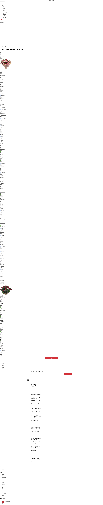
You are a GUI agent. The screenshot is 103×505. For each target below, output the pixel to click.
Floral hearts (4, 14)
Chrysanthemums (3, 484)
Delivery (2, 475)
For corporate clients (4, 477)
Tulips (3, 6)
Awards (2, 470)
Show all (52, 358)
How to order (3, 474)
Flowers (2, 5)
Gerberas (4, 8)
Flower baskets (4, 13)
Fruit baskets (4, 17)
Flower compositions (4, 11)
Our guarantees (3, 468)
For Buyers (1, 472)
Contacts (2, 471)
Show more (1, 80)
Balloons (2, 487)
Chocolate (4, 15)
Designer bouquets (5, 12)
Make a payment (3, 504)
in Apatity (3, 3)
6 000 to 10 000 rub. (4, 46)
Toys (2, 488)
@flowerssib (28, 379)
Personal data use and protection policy (6, 501)
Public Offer (3, 469)
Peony (2, 483)
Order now (1, 58)
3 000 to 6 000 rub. (4, 45)
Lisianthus (4, 10)
